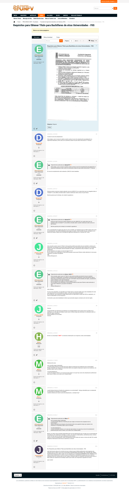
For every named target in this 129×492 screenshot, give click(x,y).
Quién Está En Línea (38, 18)
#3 (96, 161)
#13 (96, 446)
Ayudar (98, 475)
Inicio (15, 15)
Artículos (33, 15)
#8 (96, 305)
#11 (96, 387)
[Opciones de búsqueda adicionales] (113, 8)
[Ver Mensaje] (71, 165)
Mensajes (36, 37)
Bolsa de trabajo (76, 15)
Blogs (58, 15)
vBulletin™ (64, 483)
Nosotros (23, 15)
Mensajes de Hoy (27, 18)
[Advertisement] (22, 54)
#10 (96, 360)
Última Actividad (48, 37)
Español (17, 475)
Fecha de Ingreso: (38, 62)
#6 (96, 243)
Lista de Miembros (62, 18)
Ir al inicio (112, 475)
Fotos (58, 37)
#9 (96, 333)
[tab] (36, 37)
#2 (96, 134)
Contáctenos (104, 475)
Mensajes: (36, 63)
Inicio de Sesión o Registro (108, 1)
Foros (41, 15)
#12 (96, 415)
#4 (96, 188)
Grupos (65, 15)
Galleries (50, 15)
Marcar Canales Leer (50, 18)
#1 (96, 45)
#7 (96, 270)
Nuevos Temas (17, 18)
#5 (96, 216)
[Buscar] (115, 8)
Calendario (72, 18)
